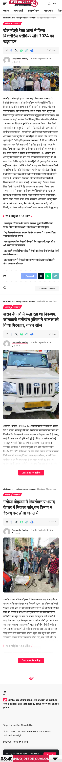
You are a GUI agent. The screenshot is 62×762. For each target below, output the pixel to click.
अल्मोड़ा (7, 23)
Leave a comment (48, 288)
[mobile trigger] (6, 3)
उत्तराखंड (17, 23)
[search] (49, 3)
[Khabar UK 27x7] (23, 3)
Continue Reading (31, 472)
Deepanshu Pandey (20, 58)
